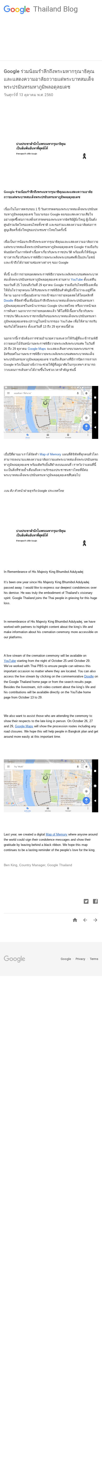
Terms (94, 959)
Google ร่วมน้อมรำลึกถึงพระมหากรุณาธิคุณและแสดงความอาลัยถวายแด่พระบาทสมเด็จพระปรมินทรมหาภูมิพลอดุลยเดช (49, 79)
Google (66, 959)
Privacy (81, 959)
